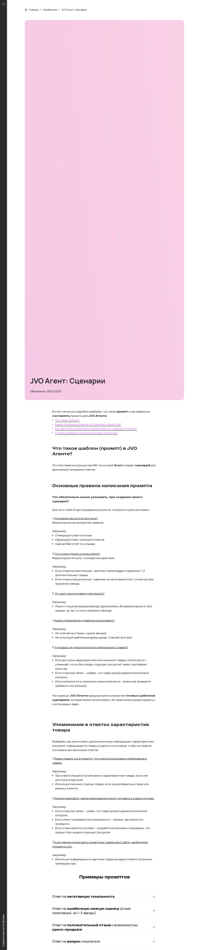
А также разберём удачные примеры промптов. (86, 433)
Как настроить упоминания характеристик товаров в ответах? (96, 428)
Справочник (50, 9)
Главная (33, 9)
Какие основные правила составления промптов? (88, 424)
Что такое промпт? (67, 420)
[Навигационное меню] (3, 4)
